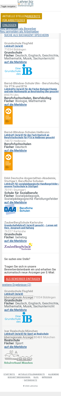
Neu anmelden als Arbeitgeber (19, 31)
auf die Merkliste (15, 62)
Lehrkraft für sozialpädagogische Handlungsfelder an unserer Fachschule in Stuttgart (32, 185)
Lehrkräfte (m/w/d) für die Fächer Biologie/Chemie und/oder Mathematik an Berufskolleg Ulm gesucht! (31, 90)
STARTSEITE (9, 374)
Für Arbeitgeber (13, 20)
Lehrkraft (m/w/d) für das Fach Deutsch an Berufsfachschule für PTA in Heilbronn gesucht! (29, 136)
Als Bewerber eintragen (23, 279)
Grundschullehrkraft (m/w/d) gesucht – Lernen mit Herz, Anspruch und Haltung (30, 226)
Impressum (47, 377)
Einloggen (9, 25)
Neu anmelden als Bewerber (18, 28)
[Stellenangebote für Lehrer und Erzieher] (25, 4)
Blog (36, 377)
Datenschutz (30, 380)
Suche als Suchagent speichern (26, 35)
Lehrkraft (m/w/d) (13, 46)
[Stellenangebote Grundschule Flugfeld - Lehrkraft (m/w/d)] (18, 70)
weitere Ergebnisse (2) (16, 284)
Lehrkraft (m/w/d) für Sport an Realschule (26, 333)
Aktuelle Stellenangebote (21, 16)
